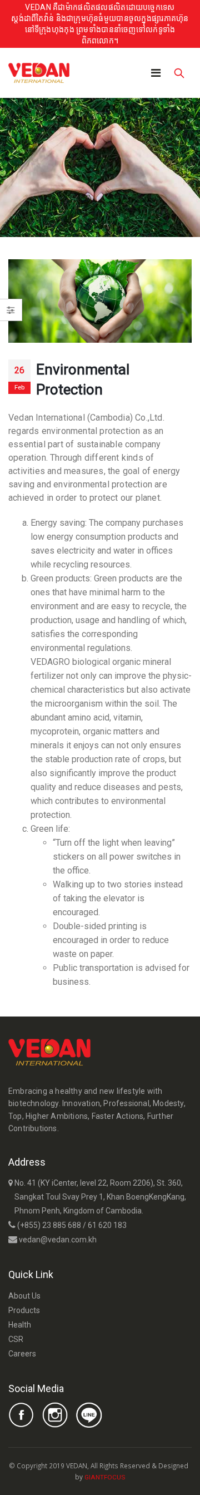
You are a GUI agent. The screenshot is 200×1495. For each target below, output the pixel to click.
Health (19, 1324)
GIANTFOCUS (104, 1477)
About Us (24, 1295)
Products (24, 1310)
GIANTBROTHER (150, 1477)
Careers (22, 1353)
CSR (15, 1339)
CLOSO (136, 1477)
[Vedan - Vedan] (38, 73)
